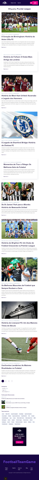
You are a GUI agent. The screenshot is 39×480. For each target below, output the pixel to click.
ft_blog (9, 34)
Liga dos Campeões (28, 413)
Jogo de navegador (14, 413)
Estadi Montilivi (24, 415)
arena (3, 413)
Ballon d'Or (7, 413)
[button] (35, 3)
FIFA (29, 415)
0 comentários (15, 34)
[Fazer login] (31, 3)
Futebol (5, 388)
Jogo (4, 390)
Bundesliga (21, 413)
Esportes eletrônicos (16, 415)
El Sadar (9, 415)
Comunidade (4, 415)
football (32, 415)
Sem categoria (5, 391)
